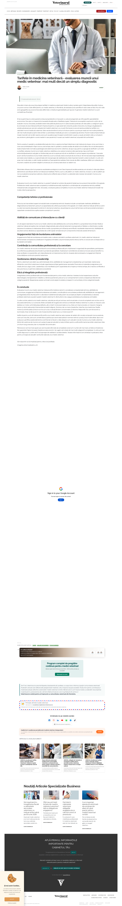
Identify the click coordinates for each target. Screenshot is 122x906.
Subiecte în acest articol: (24, 645)
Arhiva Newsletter (83, 904)
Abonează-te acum (62, 674)
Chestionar (112, 897)
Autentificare (101, 11)
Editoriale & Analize (21, 74)
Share (101, 87)
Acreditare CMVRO (96, 897)
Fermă (30, 896)
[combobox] (98, 5)
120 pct (99, 2)
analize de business (43, 645)
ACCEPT (12, 899)
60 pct (94, 2)
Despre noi (81, 902)
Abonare (87, 2)
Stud (111, 2)
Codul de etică (92, 904)
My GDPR (92, 902)
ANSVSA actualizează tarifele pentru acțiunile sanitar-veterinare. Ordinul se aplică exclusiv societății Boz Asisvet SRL (28, 763)
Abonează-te (46, 868)
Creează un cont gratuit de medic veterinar (67, 868)
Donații (105, 897)
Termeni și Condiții (99, 902)
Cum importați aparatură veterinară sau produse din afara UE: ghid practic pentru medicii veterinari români (90, 808)
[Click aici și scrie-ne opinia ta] (62, 724)
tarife (34, 645)
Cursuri (110, 11)
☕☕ (100, 652)
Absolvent (105, 2)
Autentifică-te (66, 874)
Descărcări (111, 895)
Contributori (102, 895)
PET (26, 896)
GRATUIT (73, 852)
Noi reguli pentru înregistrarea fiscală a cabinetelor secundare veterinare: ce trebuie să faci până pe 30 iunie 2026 (31, 808)
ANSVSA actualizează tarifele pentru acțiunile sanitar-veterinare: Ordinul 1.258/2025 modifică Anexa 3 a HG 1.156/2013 (94, 762)
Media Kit (100, 904)
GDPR (87, 902)
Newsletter (86, 895)
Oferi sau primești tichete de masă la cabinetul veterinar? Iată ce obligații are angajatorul (51, 806)
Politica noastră (12, 903)
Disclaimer (107, 902)
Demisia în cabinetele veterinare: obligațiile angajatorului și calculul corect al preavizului (69, 808)
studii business (54, 645)
